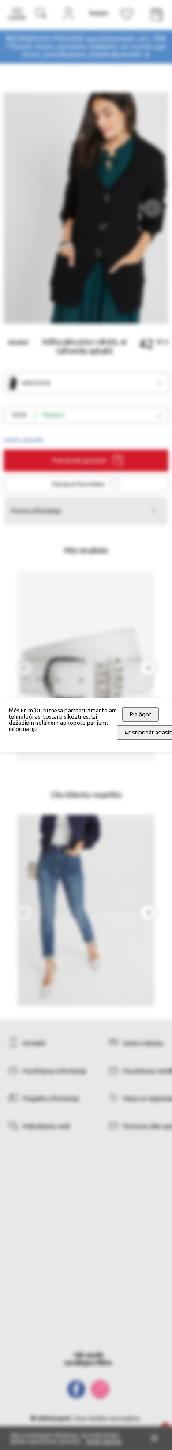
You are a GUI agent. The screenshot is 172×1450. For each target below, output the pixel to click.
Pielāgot (140, 714)
